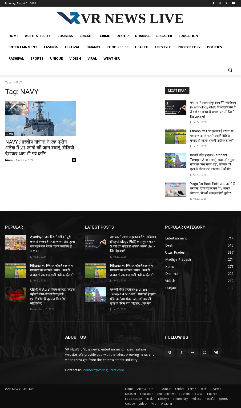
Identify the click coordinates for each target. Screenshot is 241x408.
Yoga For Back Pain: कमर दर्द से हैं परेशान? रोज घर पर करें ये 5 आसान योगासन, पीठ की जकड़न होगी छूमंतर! (212, 188)
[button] (230, 69)
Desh (10, 134)
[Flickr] (192, 352)
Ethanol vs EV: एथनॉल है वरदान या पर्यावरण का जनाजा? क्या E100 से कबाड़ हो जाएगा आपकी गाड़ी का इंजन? (212, 135)
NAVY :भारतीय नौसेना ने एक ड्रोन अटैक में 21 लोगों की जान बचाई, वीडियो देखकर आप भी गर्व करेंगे (39, 148)
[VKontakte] (216, 352)
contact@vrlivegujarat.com (103, 370)
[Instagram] (220, 3)
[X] (226, 3)
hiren (9, 160)
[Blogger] (169, 352)
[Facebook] (213, 3)
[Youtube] (233, 3)
